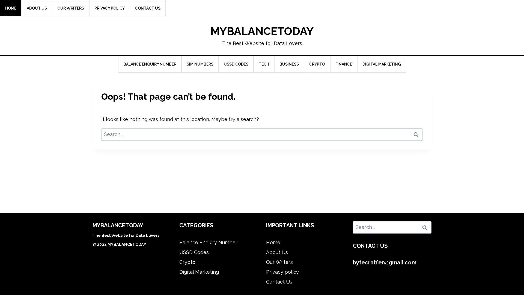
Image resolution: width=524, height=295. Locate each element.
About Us (37, 8)
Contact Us (147, 8)
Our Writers (70, 8)
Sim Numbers (200, 64)
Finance (343, 64)
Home (10, 8)
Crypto (317, 64)
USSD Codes (236, 64)
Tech (264, 64)
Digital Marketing (381, 64)
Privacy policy (109, 8)
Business (289, 64)
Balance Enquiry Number (149, 64)
